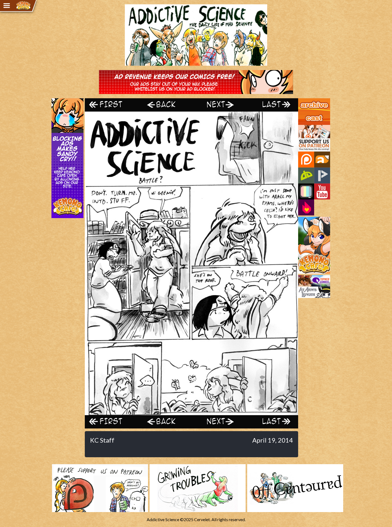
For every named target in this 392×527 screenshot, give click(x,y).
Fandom (306, 207)
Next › (218, 105)
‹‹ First (111, 105)
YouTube (322, 191)
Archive (305, 100)
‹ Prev (164, 105)
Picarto (322, 175)
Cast (302, 114)
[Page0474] (191, 412)
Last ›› (271, 105)
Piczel (306, 191)
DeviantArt (306, 175)
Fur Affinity (322, 160)
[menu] (6, 5)
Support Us (308, 127)
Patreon (306, 160)
